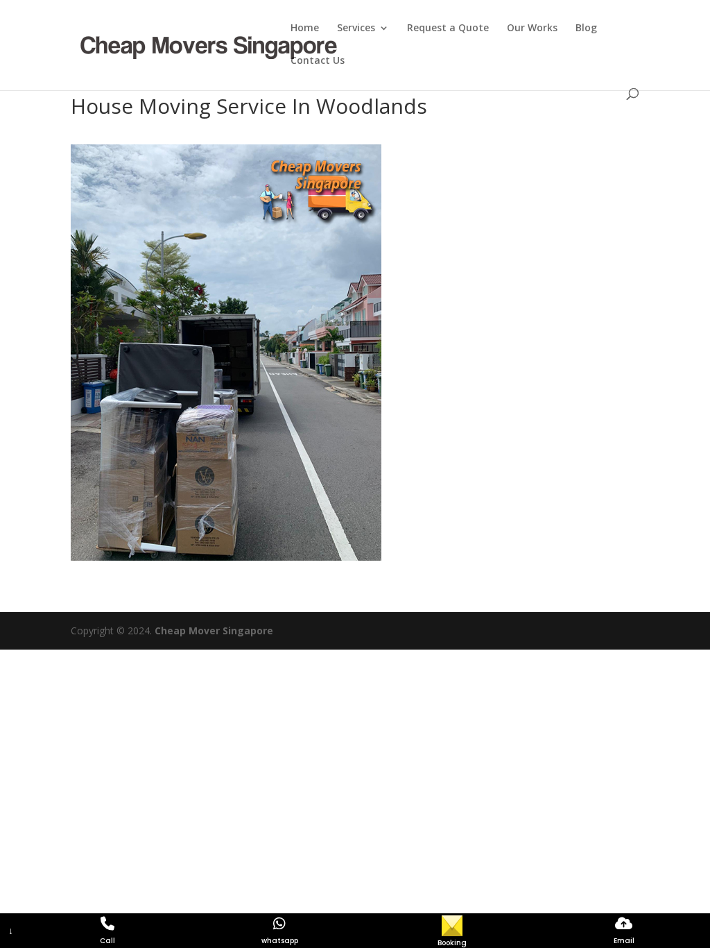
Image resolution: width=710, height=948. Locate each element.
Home (305, 28)
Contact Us (318, 61)
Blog (586, 28)
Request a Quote (448, 28)
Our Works (532, 28)
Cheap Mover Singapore (214, 630)
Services (356, 28)
